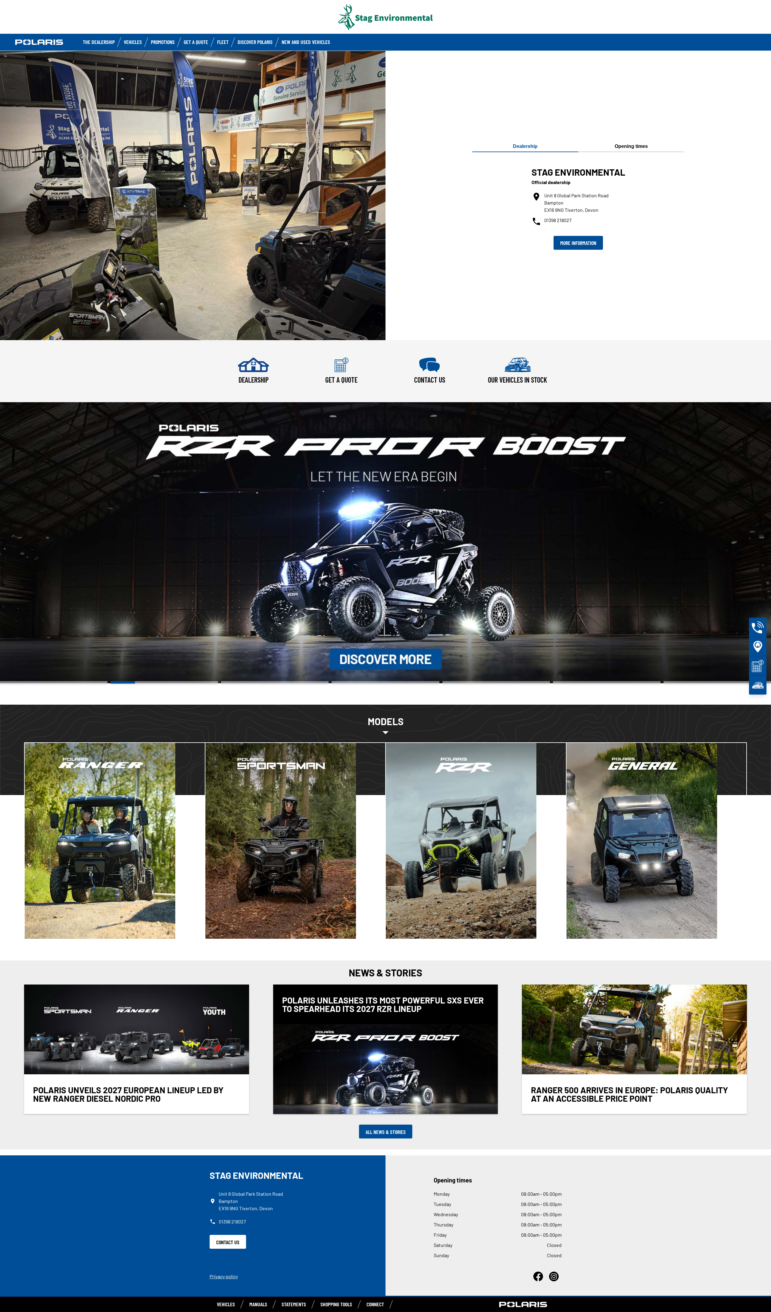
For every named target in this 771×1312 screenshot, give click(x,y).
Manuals (258, 1304)
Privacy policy (224, 1276)
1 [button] (54, 682)
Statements (294, 1304)
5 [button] (496, 682)
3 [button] (275, 682)
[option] (385, 542)
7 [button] (717, 682)
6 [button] (606, 682)
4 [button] (385, 682)
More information (578, 243)
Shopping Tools (336, 1304)
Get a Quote (196, 42)
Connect (375, 1304)
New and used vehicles (306, 42)
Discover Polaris (255, 42)
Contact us (227, 1242)
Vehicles (133, 42)
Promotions (163, 42)
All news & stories (386, 1132)
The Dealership (99, 42)
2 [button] (164, 682)
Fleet (223, 42)
